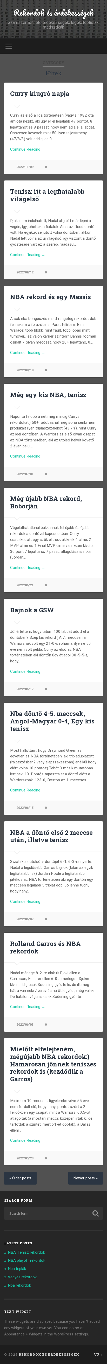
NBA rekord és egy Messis (50, 297)
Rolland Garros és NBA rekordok (45, 947)
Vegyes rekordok (22, 1277)
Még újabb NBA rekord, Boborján (46, 502)
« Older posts (20, 1178)
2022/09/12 (25, 272)
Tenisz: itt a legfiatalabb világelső (47, 195)
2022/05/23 (25, 1158)
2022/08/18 (25, 370)
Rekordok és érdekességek (53, 12)
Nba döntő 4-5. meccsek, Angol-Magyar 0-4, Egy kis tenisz (52, 721)
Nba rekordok (19, 1285)
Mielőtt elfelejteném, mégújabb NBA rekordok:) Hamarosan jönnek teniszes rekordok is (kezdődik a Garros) (53, 1064)
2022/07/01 (25, 474)
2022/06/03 (25, 1024)
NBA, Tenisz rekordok (26, 1252)
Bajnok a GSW (32, 610)
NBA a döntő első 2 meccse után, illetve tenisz (51, 836)
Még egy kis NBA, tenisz (48, 395)
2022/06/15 (25, 808)
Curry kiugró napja (39, 93)
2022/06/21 (25, 585)
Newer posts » (85, 1178)
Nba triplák (17, 1268)
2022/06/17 (25, 689)
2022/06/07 (25, 919)
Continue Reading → (27, 149)
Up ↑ (98, 1354)
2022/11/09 (25, 167)
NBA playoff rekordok (26, 1260)
